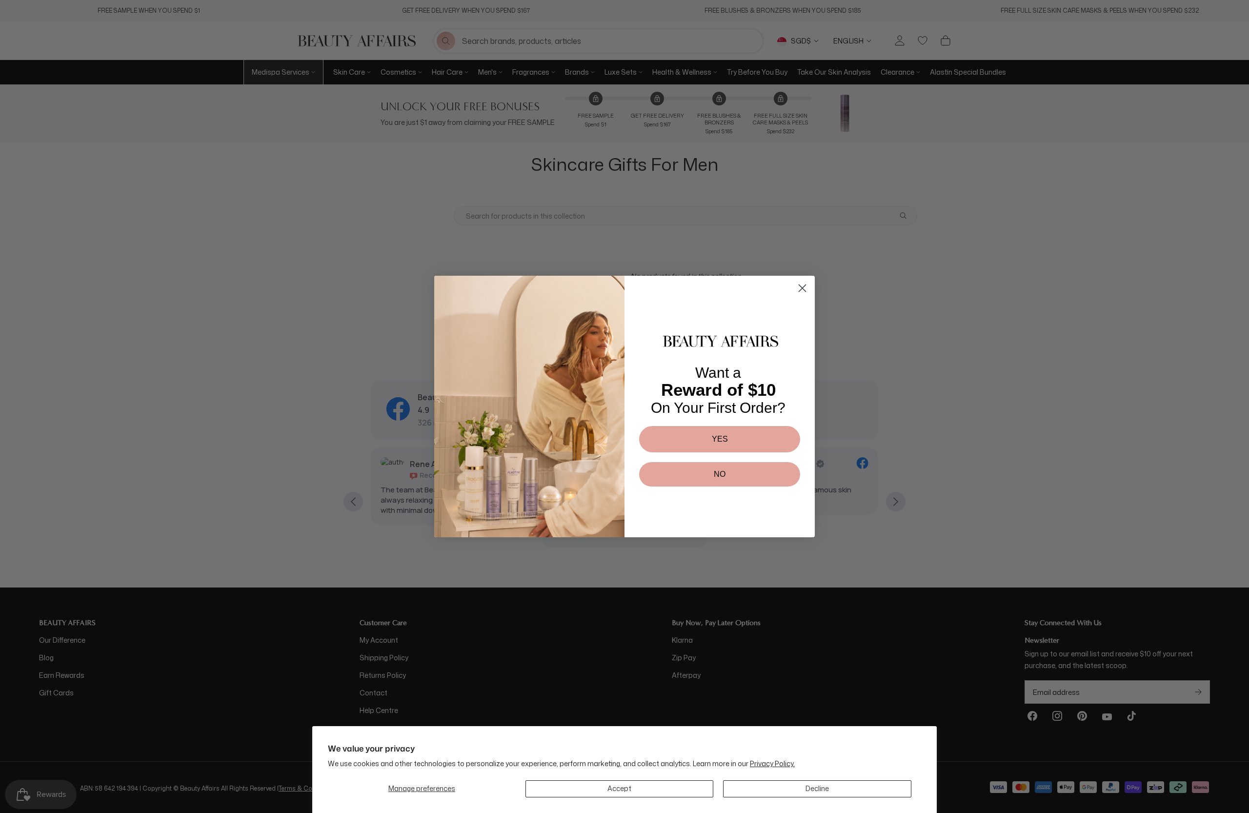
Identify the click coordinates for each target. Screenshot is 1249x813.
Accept (619, 788)
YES (720, 439)
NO (719, 474)
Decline (817, 788)
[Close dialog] (802, 288)
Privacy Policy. (772, 763)
